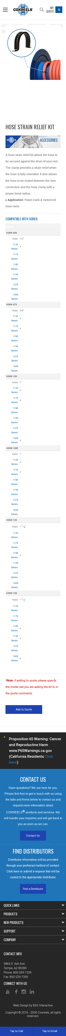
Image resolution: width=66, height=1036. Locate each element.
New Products (13, 922)
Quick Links (11, 905)
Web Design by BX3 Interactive (33, 1005)
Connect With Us (15, 983)
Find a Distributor (33, 888)
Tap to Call (16, 1031)
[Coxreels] (23, 10)
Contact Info (13, 953)
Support (10, 931)
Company (10, 939)
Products (10, 914)
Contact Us (33, 835)
